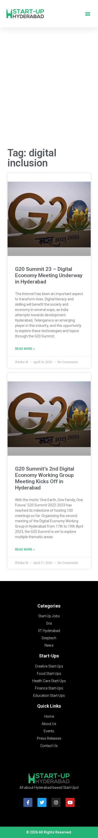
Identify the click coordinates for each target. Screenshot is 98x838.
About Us (49, 724)
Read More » (25, 349)
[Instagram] (56, 802)
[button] (87, 14)
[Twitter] (41, 802)
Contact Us (49, 746)
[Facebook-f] (27, 802)
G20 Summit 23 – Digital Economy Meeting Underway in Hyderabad (48, 275)
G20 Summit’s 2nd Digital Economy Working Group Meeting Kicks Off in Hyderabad (44, 478)
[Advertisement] (49, 89)
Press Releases (49, 738)
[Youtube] (70, 802)
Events (49, 731)
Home (49, 716)
